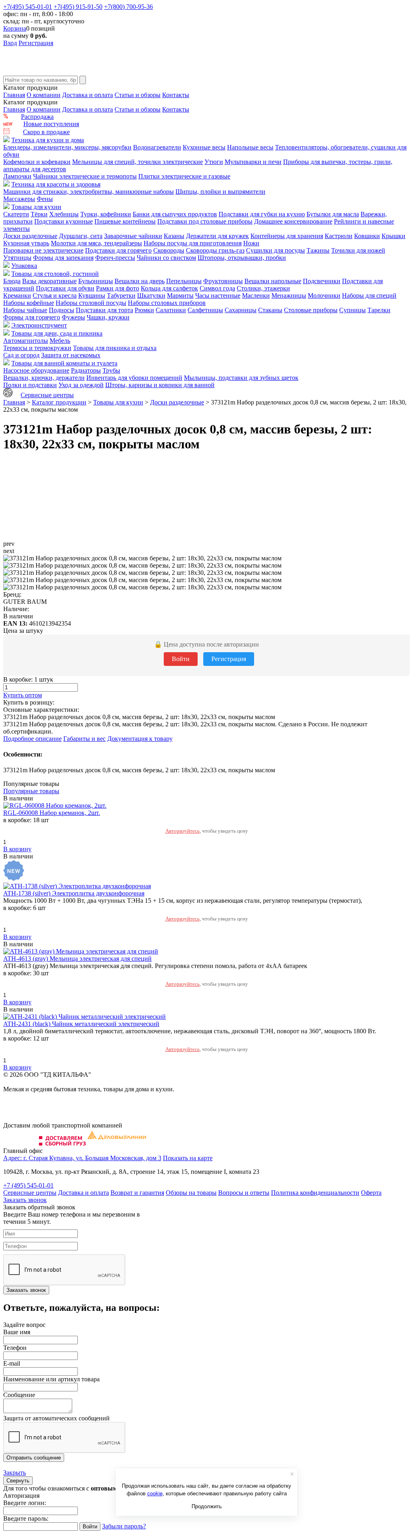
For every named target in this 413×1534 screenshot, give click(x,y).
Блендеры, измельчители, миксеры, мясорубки (67, 147)
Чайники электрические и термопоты (85, 176)
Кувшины (91, 295)
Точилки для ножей (358, 250)
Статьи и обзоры (138, 94)
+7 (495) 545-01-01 (28, 1185)
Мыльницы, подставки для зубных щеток (241, 377)
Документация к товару (140, 738)
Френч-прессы (115, 257)
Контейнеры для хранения (286, 235)
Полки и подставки (30, 384)
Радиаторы (86, 370)
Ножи (251, 243)
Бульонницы (95, 281)
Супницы (352, 310)
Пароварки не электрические (43, 250)
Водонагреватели (157, 147)
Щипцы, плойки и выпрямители (220, 191)
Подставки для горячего (118, 250)
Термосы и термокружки (37, 347)
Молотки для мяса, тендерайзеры (96, 243)
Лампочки (17, 176)
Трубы (111, 370)
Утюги (213, 161)
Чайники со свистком (166, 257)
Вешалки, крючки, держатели (44, 377)
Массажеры (19, 198)
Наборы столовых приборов (167, 302)
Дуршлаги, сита (80, 235)
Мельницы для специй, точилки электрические (137, 161)
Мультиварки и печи (253, 161)
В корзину (17, 849)
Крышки (393, 235)
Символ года (217, 288)
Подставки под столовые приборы (204, 221)
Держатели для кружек (217, 235)
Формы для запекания (63, 257)
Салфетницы (205, 310)
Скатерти (16, 214)
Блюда (12, 281)
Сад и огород (21, 355)
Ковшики (367, 235)
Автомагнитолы (25, 340)
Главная (14, 94)
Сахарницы (241, 310)
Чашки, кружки (108, 317)
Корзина (14, 28)
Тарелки (378, 310)
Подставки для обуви (65, 288)
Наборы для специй (369, 295)
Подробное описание (32, 738)
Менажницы (288, 295)
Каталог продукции (59, 402)
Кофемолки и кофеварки (37, 161)
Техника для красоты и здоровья (55, 184)
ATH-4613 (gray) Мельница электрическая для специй (77, 958)
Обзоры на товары (191, 1192)
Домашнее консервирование (293, 221)
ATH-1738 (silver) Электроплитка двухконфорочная (73, 893)
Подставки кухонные (63, 221)
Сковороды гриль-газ (215, 250)
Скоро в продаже (46, 132)
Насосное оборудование (36, 370)
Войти (181, 658)
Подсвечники (321, 281)
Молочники (324, 295)
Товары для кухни (36, 206)
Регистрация (36, 42)
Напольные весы (250, 147)
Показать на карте (188, 1158)
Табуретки (121, 295)
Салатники (171, 310)
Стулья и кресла (55, 295)
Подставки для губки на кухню (262, 214)
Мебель (60, 340)
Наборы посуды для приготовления (193, 243)
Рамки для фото (117, 288)
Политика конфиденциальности (315, 1192)
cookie (155, 1493)
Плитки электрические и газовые (184, 176)
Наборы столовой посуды (91, 302)
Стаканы (270, 310)
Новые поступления (51, 123)
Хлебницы (64, 214)
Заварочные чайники (133, 235)
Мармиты (180, 295)
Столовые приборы (311, 310)
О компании (43, 94)
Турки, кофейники (105, 214)
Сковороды (168, 250)
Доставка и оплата (87, 94)
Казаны (174, 235)
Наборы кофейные (28, 302)
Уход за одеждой (81, 384)
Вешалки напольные (272, 281)
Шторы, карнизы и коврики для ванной (160, 384)
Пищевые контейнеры (125, 221)
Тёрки (39, 214)
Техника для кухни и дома (47, 140)
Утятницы (17, 257)
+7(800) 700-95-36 (128, 6)
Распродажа (37, 116)
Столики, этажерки (263, 288)
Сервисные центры (47, 395)
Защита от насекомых (70, 355)
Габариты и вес (84, 738)
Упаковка (24, 265)
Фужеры (73, 317)
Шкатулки (151, 295)
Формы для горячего (31, 317)
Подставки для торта (104, 310)
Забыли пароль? (124, 1526)
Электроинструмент (39, 325)
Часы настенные (217, 295)
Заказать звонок (25, 1199)
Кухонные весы (204, 147)
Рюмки (144, 310)
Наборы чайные (25, 310)
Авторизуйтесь (182, 831)
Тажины (318, 250)
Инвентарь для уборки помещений (134, 377)
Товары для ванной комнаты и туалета (64, 363)
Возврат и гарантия (137, 1192)
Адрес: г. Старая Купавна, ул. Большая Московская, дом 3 (82, 1158)
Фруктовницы (223, 281)
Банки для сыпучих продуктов (175, 214)
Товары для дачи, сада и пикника (56, 333)
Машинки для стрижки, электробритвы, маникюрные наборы (88, 191)
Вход (10, 42)
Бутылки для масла (333, 214)
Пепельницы (184, 281)
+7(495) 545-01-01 (27, 6)
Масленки (256, 295)
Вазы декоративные (49, 281)
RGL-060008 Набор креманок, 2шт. (51, 812)
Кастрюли (339, 235)
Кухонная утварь (26, 243)
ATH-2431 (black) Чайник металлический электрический (81, 1023)
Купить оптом (22, 695)
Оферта (371, 1192)
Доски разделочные (30, 235)
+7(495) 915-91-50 (78, 6)
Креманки (17, 295)
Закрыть (14, 1472)
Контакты (175, 94)
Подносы (61, 310)
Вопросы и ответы (243, 1192)
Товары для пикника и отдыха (114, 347)
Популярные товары (31, 791)
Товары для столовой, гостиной (55, 273)
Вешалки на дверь (140, 281)
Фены (45, 198)
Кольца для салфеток (169, 288)
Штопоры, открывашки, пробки (242, 257)
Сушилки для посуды (275, 250)
